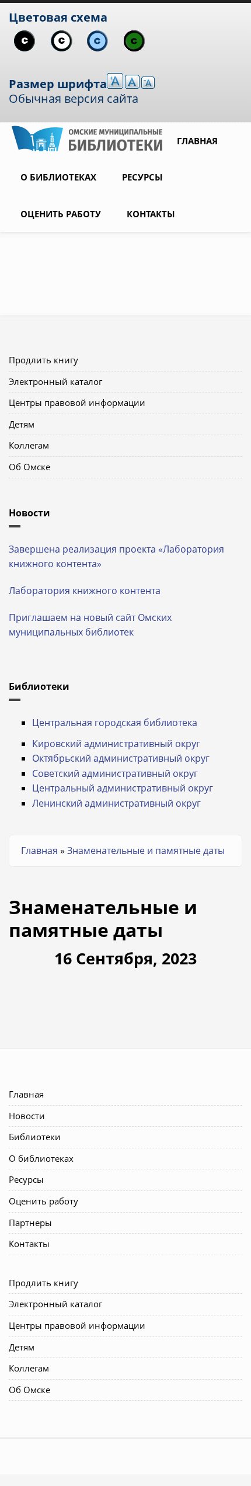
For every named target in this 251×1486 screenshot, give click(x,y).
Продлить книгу (43, 360)
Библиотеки (35, 1137)
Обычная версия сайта (73, 98)
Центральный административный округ (122, 788)
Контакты (151, 214)
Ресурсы (142, 177)
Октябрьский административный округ (121, 758)
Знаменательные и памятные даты (146, 850)
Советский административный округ (115, 773)
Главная (197, 141)
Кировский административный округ (116, 743)
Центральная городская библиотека (114, 722)
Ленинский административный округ (116, 803)
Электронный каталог (55, 381)
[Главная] (87, 137)
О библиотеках (58, 177)
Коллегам (29, 445)
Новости (27, 1116)
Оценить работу (60, 214)
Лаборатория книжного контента (85, 590)
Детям (21, 424)
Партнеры (30, 1222)
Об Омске (29, 467)
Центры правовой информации (77, 402)
